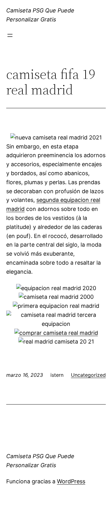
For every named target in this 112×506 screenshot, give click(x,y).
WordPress (71, 481)
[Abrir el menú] (10, 35)
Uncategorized (88, 375)
